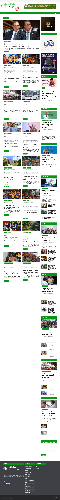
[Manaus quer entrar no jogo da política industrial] (12, 226)
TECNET (37, 466)
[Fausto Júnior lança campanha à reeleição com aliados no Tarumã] (12, 194)
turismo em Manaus (16, 108)
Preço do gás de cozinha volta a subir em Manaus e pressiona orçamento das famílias (52, 354)
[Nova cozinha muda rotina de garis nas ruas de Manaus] (31, 194)
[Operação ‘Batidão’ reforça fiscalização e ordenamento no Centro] (31, 59)
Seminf (37, 268)
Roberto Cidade (16, 140)
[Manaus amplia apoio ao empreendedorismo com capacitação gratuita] (12, 257)
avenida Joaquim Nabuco (30, 70)
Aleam (26, 478)
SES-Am (24, 174)
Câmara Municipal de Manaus (29, 480)
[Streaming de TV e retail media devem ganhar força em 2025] (44, 206)
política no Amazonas (11, 140)
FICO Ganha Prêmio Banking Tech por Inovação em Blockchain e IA (48, 218)
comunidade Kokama (26, 105)
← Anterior (5, 284)
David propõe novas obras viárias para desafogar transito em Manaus (30, 146)
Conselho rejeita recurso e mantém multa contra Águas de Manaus (49, 332)
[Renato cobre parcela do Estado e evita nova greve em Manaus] (12, 59)
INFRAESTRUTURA (25, 232)
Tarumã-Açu (24, 108)
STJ (25, 44)
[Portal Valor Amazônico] (4, 13)
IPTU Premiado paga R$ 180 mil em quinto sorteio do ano (48, 238)
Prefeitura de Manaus (31, 72)
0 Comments (19, 43)
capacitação (6, 267)
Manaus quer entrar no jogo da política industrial (11, 238)
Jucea (26, 488)
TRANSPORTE (27, 101)
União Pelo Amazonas (11, 141)
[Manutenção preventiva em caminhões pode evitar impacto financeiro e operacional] (44, 212)
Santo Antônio (34, 268)
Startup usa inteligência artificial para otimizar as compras (48, 191)
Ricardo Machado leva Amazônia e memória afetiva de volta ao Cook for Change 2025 (52, 252)
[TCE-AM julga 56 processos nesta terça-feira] (12, 161)
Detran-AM (14, 172)
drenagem (29, 267)
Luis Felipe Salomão (17, 44)
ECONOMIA (19, 13)
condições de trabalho (30, 205)
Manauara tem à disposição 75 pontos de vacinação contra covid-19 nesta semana (52, 426)
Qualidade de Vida (25, 207)
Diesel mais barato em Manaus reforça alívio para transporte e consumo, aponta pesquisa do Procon (51, 346)
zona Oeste (33, 108)
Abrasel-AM (6, 105)
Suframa (26, 470)
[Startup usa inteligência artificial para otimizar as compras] (49, 183)
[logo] (11, 466)
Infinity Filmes (38, 468)
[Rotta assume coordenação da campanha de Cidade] (12, 127)
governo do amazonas (12, 70)
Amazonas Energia (28, 490)
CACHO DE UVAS (44, 155)
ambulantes (25, 70)
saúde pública (33, 173)
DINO (50, 195)
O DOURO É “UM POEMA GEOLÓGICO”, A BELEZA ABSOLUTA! (48, 159)
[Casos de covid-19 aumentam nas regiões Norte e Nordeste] (49, 404)
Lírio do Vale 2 (37, 267)
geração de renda (14, 268)
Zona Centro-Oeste (25, 239)
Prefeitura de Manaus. (30, 141)
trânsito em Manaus (25, 142)
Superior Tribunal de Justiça (30, 44)
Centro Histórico (11, 105)
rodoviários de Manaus (7, 75)
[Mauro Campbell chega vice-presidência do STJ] (21, 30)
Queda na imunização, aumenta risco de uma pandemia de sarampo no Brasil (48, 125)
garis (23, 206)
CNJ (8, 44)
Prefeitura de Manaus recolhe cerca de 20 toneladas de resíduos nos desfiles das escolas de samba (52, 267)
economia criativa (15, 105)
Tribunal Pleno (15, 174)
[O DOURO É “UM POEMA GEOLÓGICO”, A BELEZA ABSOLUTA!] (49, 150)
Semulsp (32, 207)
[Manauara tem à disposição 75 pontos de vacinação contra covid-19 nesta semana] (44, 427)
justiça (13, 44)
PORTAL (49, 13)
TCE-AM (12, 173)
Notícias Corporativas (45, 188)
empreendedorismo (11, 267)
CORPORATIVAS (44, 13)
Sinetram (12, 75)
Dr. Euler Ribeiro (44, 120)
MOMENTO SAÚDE (50, 120)
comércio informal (30, 71)
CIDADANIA (34, 13)
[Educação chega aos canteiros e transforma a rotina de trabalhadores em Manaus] (44, 303)
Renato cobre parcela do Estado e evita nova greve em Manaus (12, 78)
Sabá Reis (29, 207)
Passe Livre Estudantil (7, 72)
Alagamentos (25, 267)
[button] (1, 6)
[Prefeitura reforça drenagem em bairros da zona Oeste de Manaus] (31, 257)
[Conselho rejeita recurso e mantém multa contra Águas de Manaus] (49, 323)
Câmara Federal (27, 476)
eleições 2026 (7, 70)
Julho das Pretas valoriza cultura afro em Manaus (52, 392)
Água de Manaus (27, 492)
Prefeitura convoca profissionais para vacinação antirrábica (48, 289)
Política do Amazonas (13, 72)
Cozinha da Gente (36, 205)
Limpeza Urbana (27, 206)
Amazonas (6, 44)
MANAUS (9, 65)
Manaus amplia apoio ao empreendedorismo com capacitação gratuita (11, 273)
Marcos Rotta (6, 140)
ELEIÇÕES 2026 (10, 133)
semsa (36, 173)
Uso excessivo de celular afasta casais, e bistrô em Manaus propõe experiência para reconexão (52, 259)
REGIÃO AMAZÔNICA (13, 13)
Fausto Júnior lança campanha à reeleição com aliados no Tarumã (11, 207)
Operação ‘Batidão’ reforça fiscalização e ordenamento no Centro (30, 77)
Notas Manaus (27, 486)
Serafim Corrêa (6, 141)
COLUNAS (38, 13)
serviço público (36, 207)
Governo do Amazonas (28, 468)
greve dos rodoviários (7, 71)
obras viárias (24, 141)
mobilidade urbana (34, 140)
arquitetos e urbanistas (32, 137)
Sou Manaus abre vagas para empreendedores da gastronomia (12, 111)
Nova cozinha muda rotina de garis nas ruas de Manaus (31, 211)
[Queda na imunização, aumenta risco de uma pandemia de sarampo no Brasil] (49, 115)
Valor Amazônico (7, 43)
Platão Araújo (27, 173)
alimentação (25, 205)
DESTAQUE (9, 41)
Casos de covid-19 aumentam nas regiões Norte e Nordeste (48, 413)
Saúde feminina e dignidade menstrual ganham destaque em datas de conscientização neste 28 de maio (49, 94)
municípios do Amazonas (7, 173)
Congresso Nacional (28, 472)
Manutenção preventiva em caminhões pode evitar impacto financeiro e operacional (52, 212)
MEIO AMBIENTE (29, 13)
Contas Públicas (10, 172)
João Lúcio (37, 172)
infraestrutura (33, 267)
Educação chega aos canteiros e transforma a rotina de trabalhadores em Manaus (52, 303)
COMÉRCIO (24, 65)
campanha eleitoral (7, 137)
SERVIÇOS (46, 235)
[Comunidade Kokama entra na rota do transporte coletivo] (31, 95)
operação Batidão (25, 72)
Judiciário (11, 44)
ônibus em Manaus (12, 71)
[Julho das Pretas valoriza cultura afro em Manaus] (44, 393)
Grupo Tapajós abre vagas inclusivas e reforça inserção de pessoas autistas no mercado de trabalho (51, 310)
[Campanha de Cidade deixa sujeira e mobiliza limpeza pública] (31, 161)
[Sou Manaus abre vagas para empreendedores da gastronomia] (12, 95)
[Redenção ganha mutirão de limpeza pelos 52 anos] (31, 226)
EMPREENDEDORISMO (7, 101)
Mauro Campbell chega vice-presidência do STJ (19, 1)
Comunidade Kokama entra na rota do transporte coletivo (30, 111)
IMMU (30, 105)
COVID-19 (7, 13)
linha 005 (33, 105)
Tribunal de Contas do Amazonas (8, 174)
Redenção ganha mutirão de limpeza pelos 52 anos (30, 241)
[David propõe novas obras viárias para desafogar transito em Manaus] (31, 127)
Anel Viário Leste (26, 137)
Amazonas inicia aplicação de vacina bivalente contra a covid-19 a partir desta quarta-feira (52, 433)
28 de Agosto (25, 172)
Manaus (36, 105)
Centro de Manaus (25, 71)
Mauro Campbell (22, 44)
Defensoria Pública (30, 172)
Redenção (31, 238)
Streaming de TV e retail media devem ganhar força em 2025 (52, 205)
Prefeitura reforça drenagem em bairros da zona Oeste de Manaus (30, 272)
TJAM (26, 482)
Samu (30, 173)
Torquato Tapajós (35, 141)
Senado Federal (27, 474)
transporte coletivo (16, 75)
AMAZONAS (6, 41)
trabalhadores (25, 208)
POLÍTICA (24, 13)
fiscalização (35, 71)
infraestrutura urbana (26, 140)
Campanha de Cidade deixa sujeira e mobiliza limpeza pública (30, 178)
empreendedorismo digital (7, 268)
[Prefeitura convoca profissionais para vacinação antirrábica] (49, 280)
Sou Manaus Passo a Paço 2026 (9, 108)
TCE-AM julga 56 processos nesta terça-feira (11, 178)
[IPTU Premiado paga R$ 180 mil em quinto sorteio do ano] (49, 230)
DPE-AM (34, 172)
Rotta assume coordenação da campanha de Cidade (11, 144)
